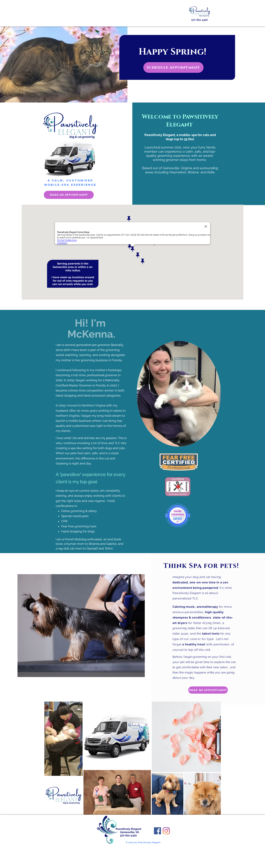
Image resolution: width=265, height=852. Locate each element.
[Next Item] (215, 758)
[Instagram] (166, 830)
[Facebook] (157, 830)
